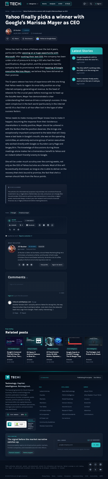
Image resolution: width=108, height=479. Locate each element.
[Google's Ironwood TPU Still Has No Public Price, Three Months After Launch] (14, 341)
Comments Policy (78, 476)
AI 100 (60, 4)
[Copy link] (10, 229)
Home (7, 11)
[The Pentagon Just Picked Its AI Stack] (94, 341)
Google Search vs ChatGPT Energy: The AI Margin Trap (73, 354)
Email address (61, 440)
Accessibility (93, 476)
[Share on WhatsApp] (52, 225)
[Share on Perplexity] (44, 225)
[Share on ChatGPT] (40, 225)
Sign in (99, 4)
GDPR (101, 476)
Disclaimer (67, 476)
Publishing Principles (84, 377)
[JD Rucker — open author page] (8, 31)
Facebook (31, 225)
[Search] (91, 4)
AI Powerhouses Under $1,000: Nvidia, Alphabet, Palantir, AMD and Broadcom (53, 356)
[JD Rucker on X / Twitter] (19, 264)
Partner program (28, 452)
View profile (44, 264)
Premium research (14, 452)
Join (97, 445)
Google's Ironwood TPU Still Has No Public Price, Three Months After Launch (14, 356)
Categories (32, 4)
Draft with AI (30, 220)
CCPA (86, 476)
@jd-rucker (21, 249)
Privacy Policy (46, 476)
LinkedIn (13, 225)
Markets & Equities (53, 348)
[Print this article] (18, 229)
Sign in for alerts (57, 264)
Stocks (44, 4)
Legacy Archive (16, 11)
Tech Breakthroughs (13, 348)
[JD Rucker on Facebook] (31, 264)
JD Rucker (17, 30)
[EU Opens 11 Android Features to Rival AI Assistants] (34, 341)
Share (17, 39)
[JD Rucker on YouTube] (27, 264)
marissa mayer (24, 213)
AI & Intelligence (72, 348)
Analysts (52, 4)
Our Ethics (97, 377)
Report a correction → (25, 236)
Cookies (59, 476)
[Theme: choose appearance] (85, 4)
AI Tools (67, 4)
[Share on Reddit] (48, 225)
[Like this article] (7, 39)
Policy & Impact (32, 348)
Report (24, 313)
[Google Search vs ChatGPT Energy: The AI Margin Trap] (74, 341)
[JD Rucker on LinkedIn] (23, 264)
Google (13, 213)
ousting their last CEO (32, 56)
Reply (16, 313)
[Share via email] (14, 229)
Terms (53, 476)
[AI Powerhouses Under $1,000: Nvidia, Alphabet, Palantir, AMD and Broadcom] (54, 341)
